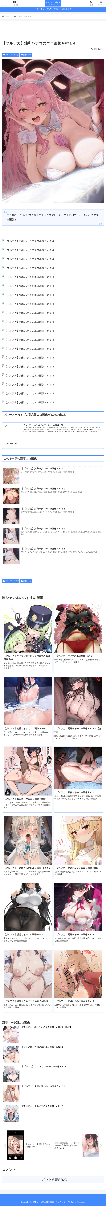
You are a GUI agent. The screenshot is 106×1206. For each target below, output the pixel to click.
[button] (97, 611)
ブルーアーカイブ (12, 55)
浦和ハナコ (27, 55)
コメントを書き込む (53, 1179)
